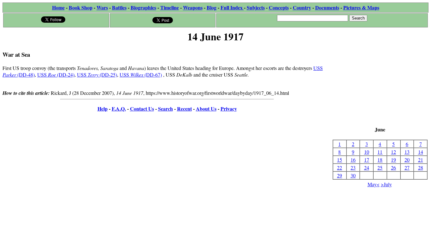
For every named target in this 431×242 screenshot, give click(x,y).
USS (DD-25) (97, 74)
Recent (184, 108)
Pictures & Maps (361, 7)
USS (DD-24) (55, 74)
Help (102, 108)
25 (379, 167)
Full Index (232, 7)
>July (386, 184)
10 (366, 151)
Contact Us (142, 108)
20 (407, 159)
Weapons (193, 7)
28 (420, 167)
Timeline (169, 7)
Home (58, 7)
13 (407, 151)
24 (366, 167)
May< (374, 184)
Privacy (229, 108)
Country (302, 7)
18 (379, 159)
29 (339, 175)
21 (420, 159)
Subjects (256, 7)
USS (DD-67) (141, 74)
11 (379, 151)
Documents (327, 7)
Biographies (143, 7)
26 (393, 167)
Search (165, 108)
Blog (211, 7)
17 (366, 159)
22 (339, 167)
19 (393, 159)
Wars (102, 7)
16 (353, 159)
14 (420, 151)
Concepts (279, 7)
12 (393, 151)
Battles (119, 7)
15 (339, 159)
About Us (206, 108)
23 (353, 167)
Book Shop (80, 7)
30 (353, 175)
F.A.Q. (119, 108)
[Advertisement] (380, 85)
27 (407, 167)
